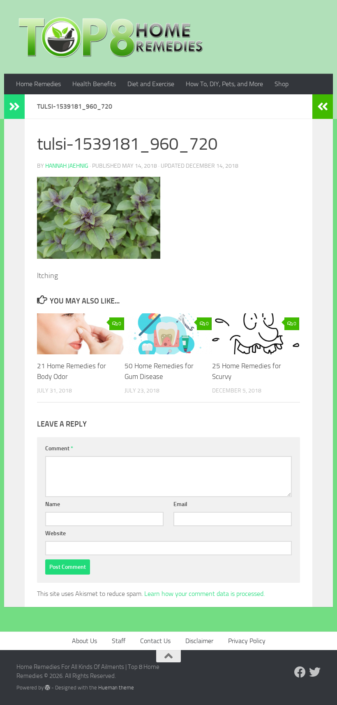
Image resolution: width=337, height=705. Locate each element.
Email (180, 504)
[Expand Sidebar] (14, 106)
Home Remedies (38, 84)
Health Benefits (94, 84)
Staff (118, 641)
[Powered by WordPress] (47, 687)
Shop (282, 84)
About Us (84, 641)
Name (52, 504)
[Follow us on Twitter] (315, 672)
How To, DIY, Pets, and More (224, 84)
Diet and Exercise (150, 84)
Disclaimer (199, 641)
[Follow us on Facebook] (300, 672)
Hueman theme (116, 687)
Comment (59, 448)
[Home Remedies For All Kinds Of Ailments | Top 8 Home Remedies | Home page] (110, 36)
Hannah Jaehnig (66, 165)
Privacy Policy (246, 641)
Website (55, 533)
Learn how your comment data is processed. (204, 594)
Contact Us (155, 641)
